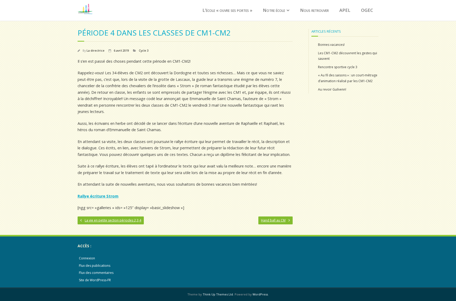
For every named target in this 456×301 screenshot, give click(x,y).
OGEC (367, 10)
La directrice (95, 50)
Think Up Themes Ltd (218, 294)
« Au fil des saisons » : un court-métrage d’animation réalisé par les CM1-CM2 (347, 78)
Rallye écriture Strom (98, 196)
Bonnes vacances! (331, 44)
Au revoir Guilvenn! (332, 89)
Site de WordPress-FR (95, 280)
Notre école (274, 10)
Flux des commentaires (96, 272)
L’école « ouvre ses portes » (227, 10)
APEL (344, 10)
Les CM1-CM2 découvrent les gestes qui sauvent (347, 56)
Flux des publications (94, 265)
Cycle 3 (144, 50)
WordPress (260, 294)
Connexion (87, 258)
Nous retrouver (314, 10)
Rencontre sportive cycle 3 (337, 67)
